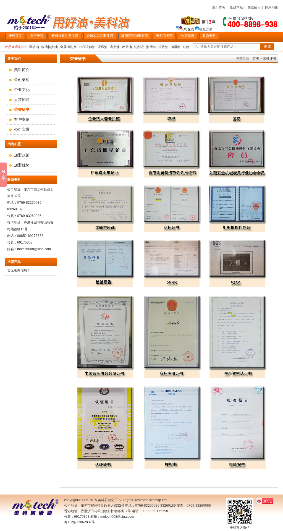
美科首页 (15, 36)
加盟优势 (22, 165)
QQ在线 (188, 29)
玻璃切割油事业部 (134, 36)
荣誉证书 (269, 59)
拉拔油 (163, 47)
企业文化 (22, 89)
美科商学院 (164, 36)
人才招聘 (22, 99)
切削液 (139, 47)
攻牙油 (127, 47)
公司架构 (22, 79)
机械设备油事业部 (65, 36)
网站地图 (271, 7)
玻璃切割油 (49, 47)
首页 (256, 59)
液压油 (103, 47)
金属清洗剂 (68, 47)
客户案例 (22, 119)
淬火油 (115, 47)
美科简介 (22, 69)
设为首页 (218, 7)
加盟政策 (22, 155)
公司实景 (22, 129)
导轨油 (34, 47)
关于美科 (36, 36)
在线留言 (254, 7)
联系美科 (209, 36)
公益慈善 (187, 36)
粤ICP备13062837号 (79, 522)
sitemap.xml (158, 500)
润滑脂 (175, 47)
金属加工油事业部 (100, 36)
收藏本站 (236, 7)
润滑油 (151, 47)
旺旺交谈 (206, 29)
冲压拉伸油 (87, 47)
